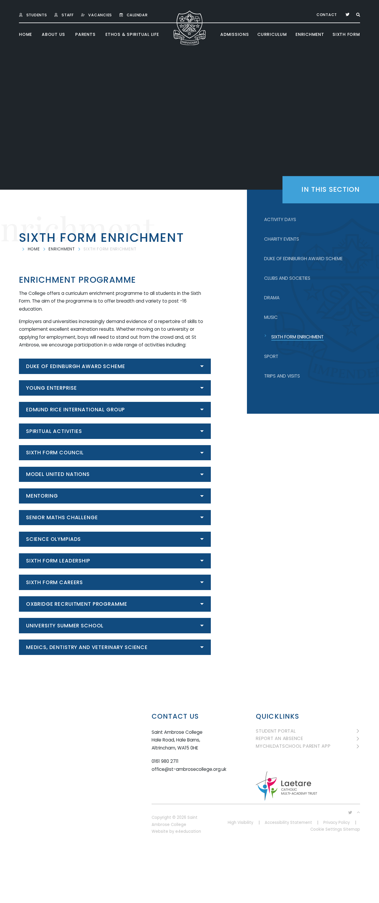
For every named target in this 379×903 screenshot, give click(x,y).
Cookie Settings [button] (326, 829)
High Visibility (240, 822)
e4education (188, 831)
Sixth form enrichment (109, 249)
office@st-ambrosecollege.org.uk (189, 769)
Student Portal (276, 731)
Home (34, 249)
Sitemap (351, 829)
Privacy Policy (336, 822)
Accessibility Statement (288, 822)
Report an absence (279, 738)
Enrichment (62, 249)
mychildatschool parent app (293, 746)
